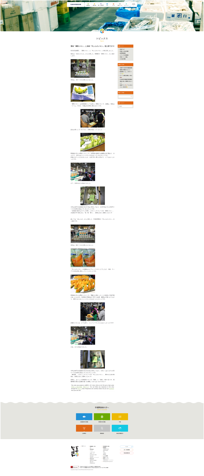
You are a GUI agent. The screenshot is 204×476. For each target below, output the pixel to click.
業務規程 (104, 454)
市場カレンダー (106, 457)
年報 (103, 451)
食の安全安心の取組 (93, 454)
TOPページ (84, 446)
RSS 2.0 (80, 388)
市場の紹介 (92, 449)
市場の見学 (92, 458)
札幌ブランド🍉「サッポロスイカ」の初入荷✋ (126, 86)
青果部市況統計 (105, 450)
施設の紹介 (92, 461)
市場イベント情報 (123, 57)
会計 (90, 447)
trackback (111, 388)
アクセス (91, 450)
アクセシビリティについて (108, 461)
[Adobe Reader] (90, 467)
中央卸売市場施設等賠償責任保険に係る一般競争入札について (126, 81)
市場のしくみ (92, 453)
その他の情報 (123, 58)
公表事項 (104, 453)
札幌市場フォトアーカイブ (94, 457)
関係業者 (104, 447)
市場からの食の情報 (124, 51)
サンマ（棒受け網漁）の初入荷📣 (126, 76)
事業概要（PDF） (93, 446)
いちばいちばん (92, 452)
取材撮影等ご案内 (106, 446)
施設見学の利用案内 (93, 460)
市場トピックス (106, 458)
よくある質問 (105, 455)
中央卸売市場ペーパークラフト (108, 460)
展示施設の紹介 (92, 463)
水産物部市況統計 (106, 449)
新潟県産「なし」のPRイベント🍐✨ (126, 72)
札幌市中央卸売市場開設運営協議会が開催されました (126, 68)
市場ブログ (122, 49)
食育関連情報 (123, 53)
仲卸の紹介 (92, 456)
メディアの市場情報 (124, 55)
